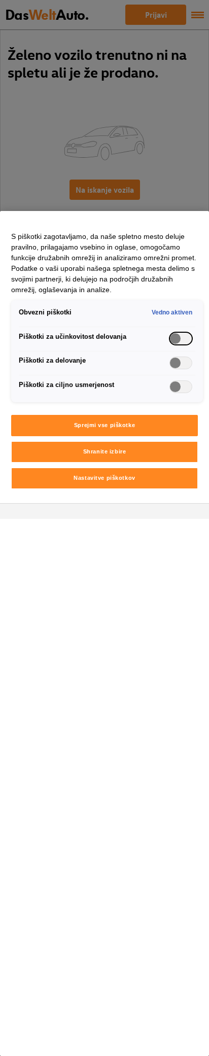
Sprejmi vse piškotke (104, 425)
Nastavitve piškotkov (104, 478)
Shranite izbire (104, 451)
